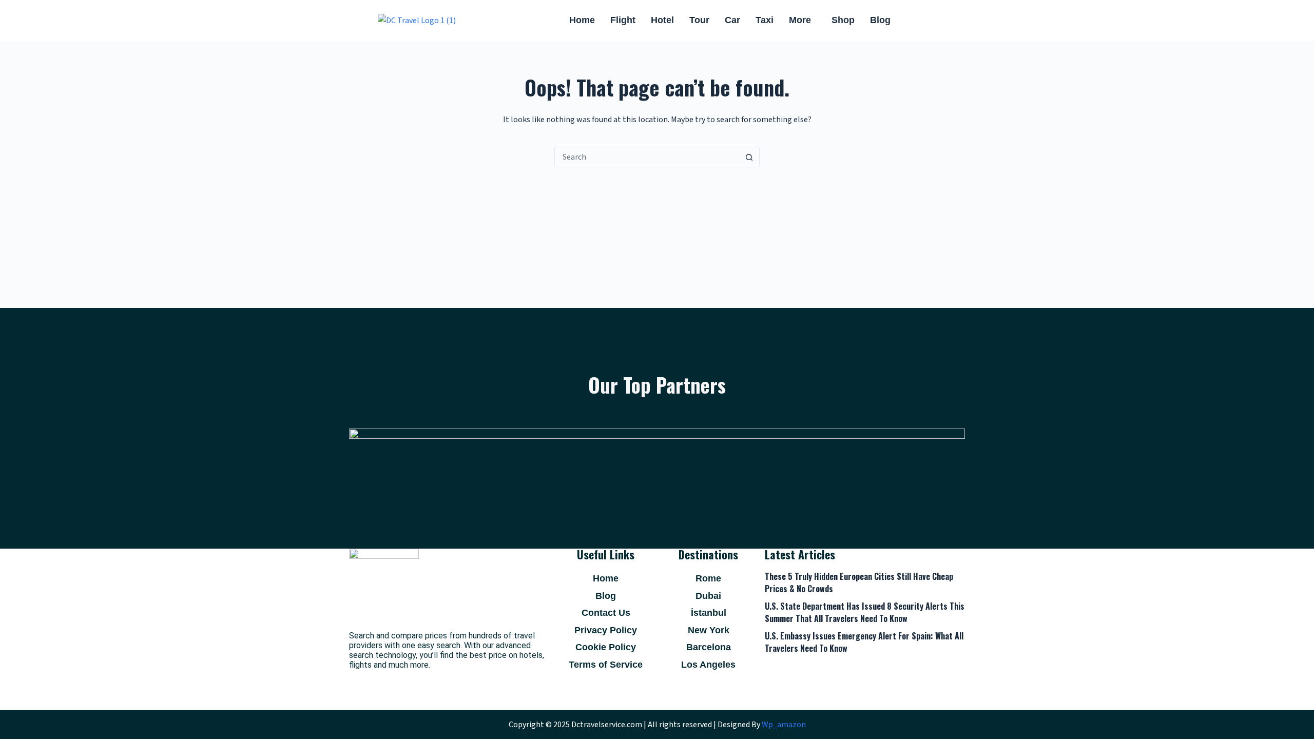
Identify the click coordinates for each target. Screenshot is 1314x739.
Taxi (765, 20)
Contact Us (606, 613)
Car (732, 20)
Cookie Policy (605, 647)
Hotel (662, 20)
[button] (802, 20)
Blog (880, 20)
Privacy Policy (605, 630)
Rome (708, 578)
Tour (699, 20)
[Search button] (749, 157)
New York (708, 630)
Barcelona (708, 647)
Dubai (708, 596)
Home (582, 20)
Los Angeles (708, 664)
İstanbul (708, 613)
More (800, 20)
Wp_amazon (784, 724)
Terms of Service (606, 664)
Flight (622, 20)
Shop (843, 20)
